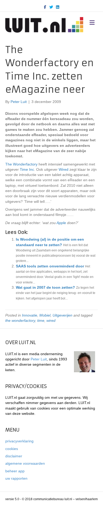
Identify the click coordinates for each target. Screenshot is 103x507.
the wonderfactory (20, 320)
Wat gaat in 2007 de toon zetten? (45, 287)
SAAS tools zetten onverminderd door (50, 266)
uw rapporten (16, 478)
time (40, 320)
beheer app (15, 471)
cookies (11, 449)
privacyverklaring (19, 441)
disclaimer (13, 456)
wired (50, 320)
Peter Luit (39, 359)
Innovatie (29, 315)
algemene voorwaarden (25, 463)
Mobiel (44, 315)
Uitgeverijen (62, 315)
